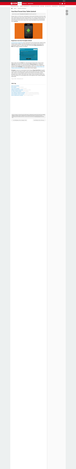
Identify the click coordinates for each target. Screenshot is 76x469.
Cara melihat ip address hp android (18, 92)
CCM (35, 116)
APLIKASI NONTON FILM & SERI (35, 6)
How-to (19, 3)
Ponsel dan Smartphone (22, 8)
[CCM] (14, 3)
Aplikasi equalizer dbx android (17, 89)
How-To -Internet (25, 91)
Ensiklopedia (30, 3)
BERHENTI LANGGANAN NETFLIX (25, 6)
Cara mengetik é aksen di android (17, 93)
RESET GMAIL (42, 6)
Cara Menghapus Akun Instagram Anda (20, 120)
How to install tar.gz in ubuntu (17, 95)
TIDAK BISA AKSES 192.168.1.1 (15, 6)
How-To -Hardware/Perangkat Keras (32, 93)
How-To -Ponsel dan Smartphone (32, 92)
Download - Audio (27, 89)
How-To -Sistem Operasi (28, 95)
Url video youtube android (16, 91)
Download (24, 3)
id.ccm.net (38, 116)
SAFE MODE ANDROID (62, 6)
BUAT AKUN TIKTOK (48, 6)
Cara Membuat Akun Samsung (39, 120)
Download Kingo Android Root (17, 42)
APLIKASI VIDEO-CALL (55, 6)
